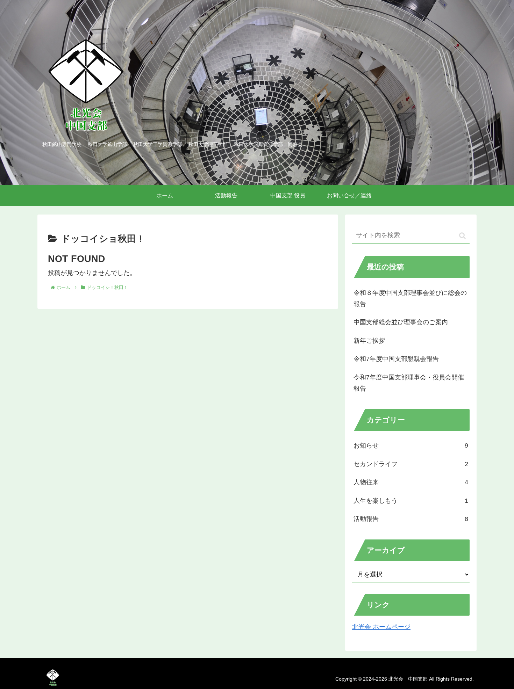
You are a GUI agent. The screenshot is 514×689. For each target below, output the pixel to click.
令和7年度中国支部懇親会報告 (396, 358)
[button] (462, 236)
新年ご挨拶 (369, 340)
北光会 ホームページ (381, 626)
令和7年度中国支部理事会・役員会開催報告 (409, 383)
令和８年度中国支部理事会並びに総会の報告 (410, 298)
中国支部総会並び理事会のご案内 (401, 322)
